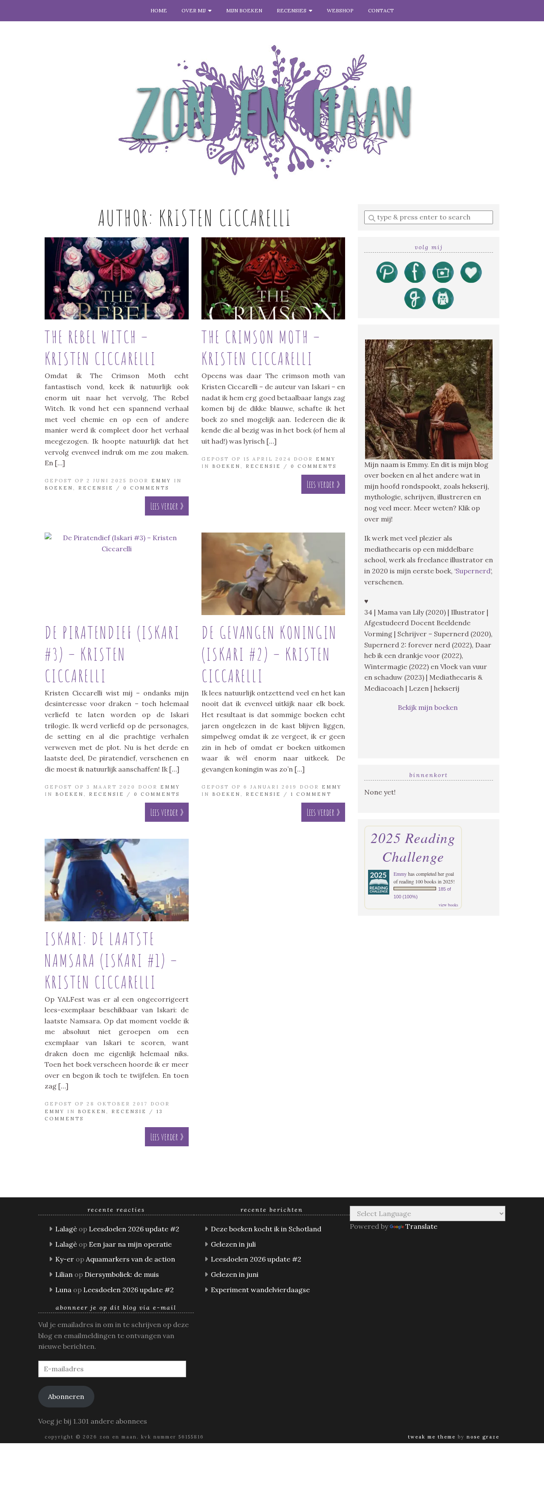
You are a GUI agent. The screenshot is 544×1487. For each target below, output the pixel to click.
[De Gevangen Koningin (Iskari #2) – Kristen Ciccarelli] (273, 574)
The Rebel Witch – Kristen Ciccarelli (100, 347)
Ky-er (64, 1259)
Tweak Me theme (432, 1437)
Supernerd (473, 571)
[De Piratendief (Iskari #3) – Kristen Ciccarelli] (117, 574)
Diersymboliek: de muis (122, 1274)
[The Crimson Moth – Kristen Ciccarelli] (273, 278)
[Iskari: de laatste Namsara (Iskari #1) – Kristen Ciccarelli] (117, 880)
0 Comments (146, 488)
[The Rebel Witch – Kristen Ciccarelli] (117, 278)
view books (448, 905)
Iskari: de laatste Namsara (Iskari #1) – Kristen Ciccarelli (111, 960)
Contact (381, 10)
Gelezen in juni (234, 1274)
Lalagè (66, 1229)
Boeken (59, 488)
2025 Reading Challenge (413, 847)
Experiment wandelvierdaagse (260, 1289)
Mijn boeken (244, 10)
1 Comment (311, 794)
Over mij (194, 10)
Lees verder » (167, 506)
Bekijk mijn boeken (428, 707)
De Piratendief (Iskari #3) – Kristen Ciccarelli (112, 654)
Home (158, 10)
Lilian (64, 1274)
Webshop (340, 10)
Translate (421, 1226)
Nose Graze (483, 1437)
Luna (63, 1289)
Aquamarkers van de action (130, 1259)
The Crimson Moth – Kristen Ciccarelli (261, 347)
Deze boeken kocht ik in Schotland (266, 1229)
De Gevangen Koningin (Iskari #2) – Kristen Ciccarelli (269, 654)
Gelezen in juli (233, 1244)
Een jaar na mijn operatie (130, 1244)
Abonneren (66, 1396)
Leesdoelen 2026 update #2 (134, 1229)
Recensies (293, 10)
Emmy (161, 481)
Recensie (95, 488)
